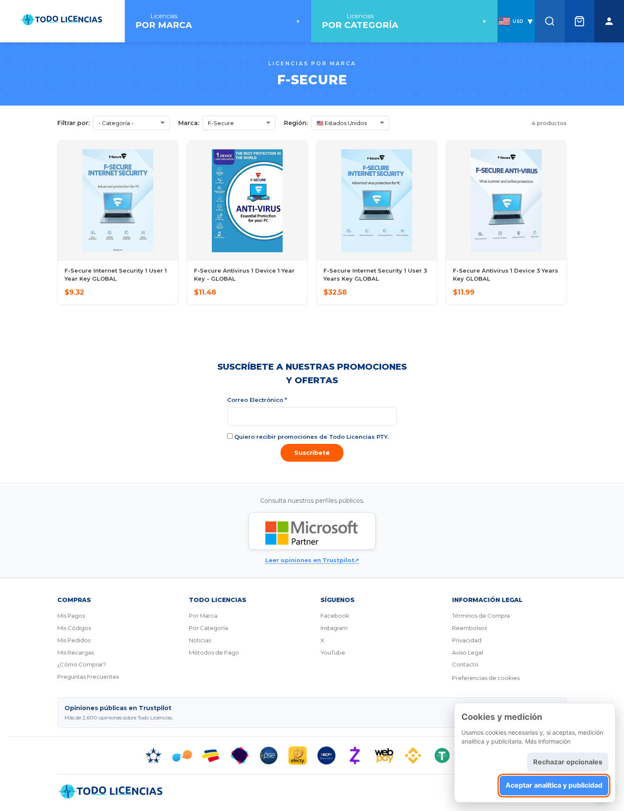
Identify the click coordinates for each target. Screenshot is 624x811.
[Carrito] (579, 21)
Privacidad (466, 640)
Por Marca (203, 615)
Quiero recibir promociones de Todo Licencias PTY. (310, 436)
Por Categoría (208, 627)
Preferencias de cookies (486, 677)
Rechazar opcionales (567, 762)
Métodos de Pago (214, 652)
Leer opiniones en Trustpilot (312, 560)
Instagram (334, 627)
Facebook (334, 615)
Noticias (200, 640)
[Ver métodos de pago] (312, 755)
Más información (548, 741)
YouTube (332, 652)
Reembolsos (469, 627)
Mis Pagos (71, 615)
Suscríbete (312, 453)
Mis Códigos (74, 627)
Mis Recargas (75, 652)
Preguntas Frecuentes (88, 676)
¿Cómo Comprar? (81, 664)
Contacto (465, 664)
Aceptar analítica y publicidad (554, 785)
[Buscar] (550, 21)
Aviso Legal (467, 652)
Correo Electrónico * (257, 399)
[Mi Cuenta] (609, 21)
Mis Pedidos (73, 640)
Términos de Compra (481, 615)
